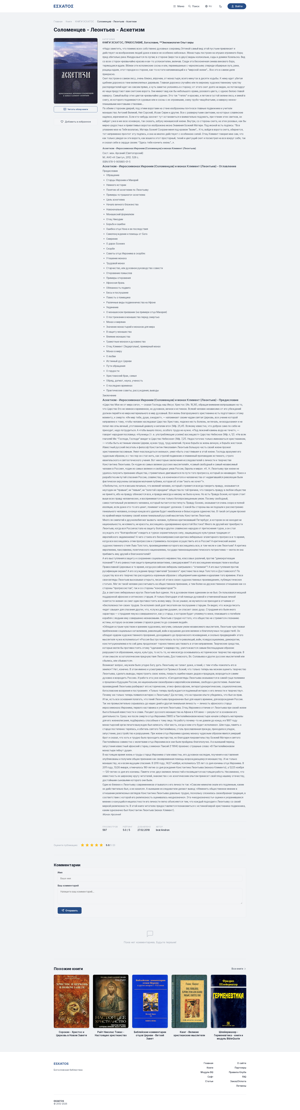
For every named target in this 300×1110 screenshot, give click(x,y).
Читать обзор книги (78, 109)
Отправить (71, 910)
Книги (69, 21)
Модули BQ (207, 1072)
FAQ (244, 1076)
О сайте (241, 1063)
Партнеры (240, 1067)
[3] (92, 845)
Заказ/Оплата (238, 1081)
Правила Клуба (237, 1072)
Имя (60, 872)
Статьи (209, 1081)
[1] (82, 845)
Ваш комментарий (68, 885)
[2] (87, 845)
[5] (101, 845)
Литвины (241, 1085)
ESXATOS (61, 1064)
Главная (58, 21)
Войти (238, 6)
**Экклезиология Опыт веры (177, 42)
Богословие (151, 42)
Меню (180, 6)
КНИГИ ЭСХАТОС (84, 21)
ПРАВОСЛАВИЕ (134, 42)
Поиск (195, 6)
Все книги (237, 968)
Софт (210, 1076)
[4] (96, 845)
